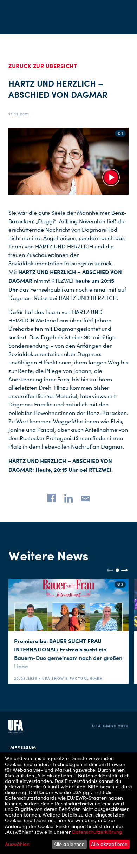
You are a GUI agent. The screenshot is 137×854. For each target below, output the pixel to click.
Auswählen (17, 844)
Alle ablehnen (69, 844)
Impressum (22, 747)
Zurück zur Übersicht (42, 65)
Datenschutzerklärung (97, 832)
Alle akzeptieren (109, 844)
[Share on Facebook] (51, 498)
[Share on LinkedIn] (68, 498)
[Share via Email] (85, 498)
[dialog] (68, 803)
